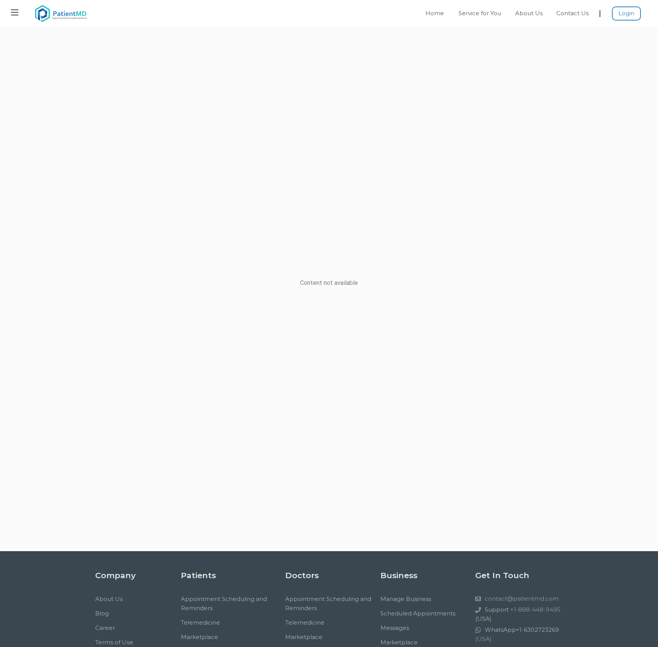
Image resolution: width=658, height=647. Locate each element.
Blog (102, 613)
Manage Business (405, 598)
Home (434, 13)
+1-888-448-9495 (535, 609)
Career (105, 627)
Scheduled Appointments (417, 613)
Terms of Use (114, 642)
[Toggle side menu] (14, 12)
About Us (529, 13)
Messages (394, 627)
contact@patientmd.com (522, 598)
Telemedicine (200, 622)
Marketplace (199, 637)
